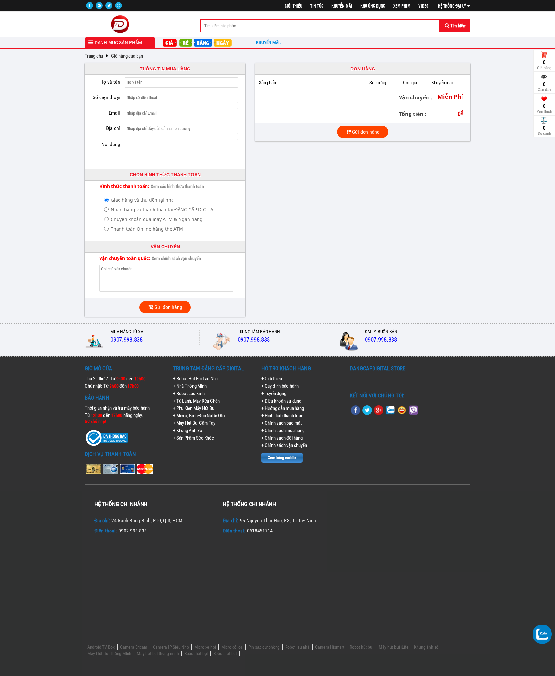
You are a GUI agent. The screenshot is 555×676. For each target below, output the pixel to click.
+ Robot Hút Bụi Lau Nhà (195, 379)
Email (114, 113)
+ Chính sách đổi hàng (282, 438)
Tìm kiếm (458, 25)
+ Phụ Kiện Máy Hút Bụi (194, 408)
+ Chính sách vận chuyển (284, 445)
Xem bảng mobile (282, 457)
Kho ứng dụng (372, 6)
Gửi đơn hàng (167, 307)
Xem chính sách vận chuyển (176, 258)
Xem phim (401, 6)
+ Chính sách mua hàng (282, 430)
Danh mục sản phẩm (118, 43)
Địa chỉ (113, 128)
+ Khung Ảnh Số (187, 430)
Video (423, 6)
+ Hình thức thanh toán (282, 416)
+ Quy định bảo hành (280, 386)
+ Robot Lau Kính (189, 393)
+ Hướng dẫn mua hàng (282, 408)
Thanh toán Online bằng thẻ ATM (147, 229)
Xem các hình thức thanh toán (177, 186)
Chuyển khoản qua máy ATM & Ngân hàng (157, 219)
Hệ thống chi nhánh (120, 504)
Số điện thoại (106, 97)
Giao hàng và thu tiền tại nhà (142, 200)
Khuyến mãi (341, 6)
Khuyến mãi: (269, 42)
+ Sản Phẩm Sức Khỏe (193, 438)
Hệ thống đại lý (452, 6)
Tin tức (316, 6)
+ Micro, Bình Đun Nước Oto (199, 416)
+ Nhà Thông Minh (190, 386)
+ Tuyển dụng (273, 393)
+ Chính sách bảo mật (281, 423)
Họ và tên (110, 82)
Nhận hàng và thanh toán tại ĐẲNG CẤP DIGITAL (163, 210)
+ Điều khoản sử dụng (281, 401)
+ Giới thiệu (271, 379)
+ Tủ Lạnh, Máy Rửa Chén (196, 401)
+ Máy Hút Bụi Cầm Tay (194, 423)
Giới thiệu (293, 6)
